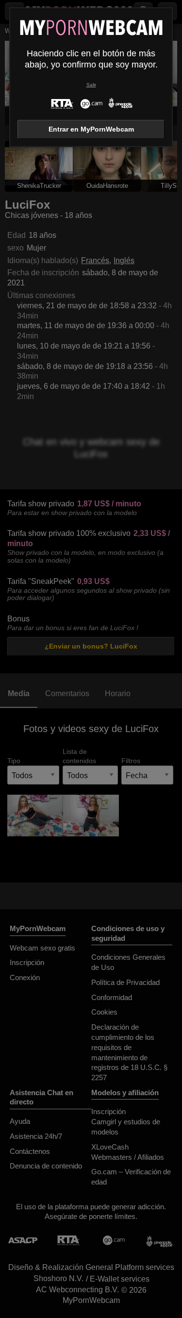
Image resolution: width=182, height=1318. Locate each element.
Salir (91, 84)
